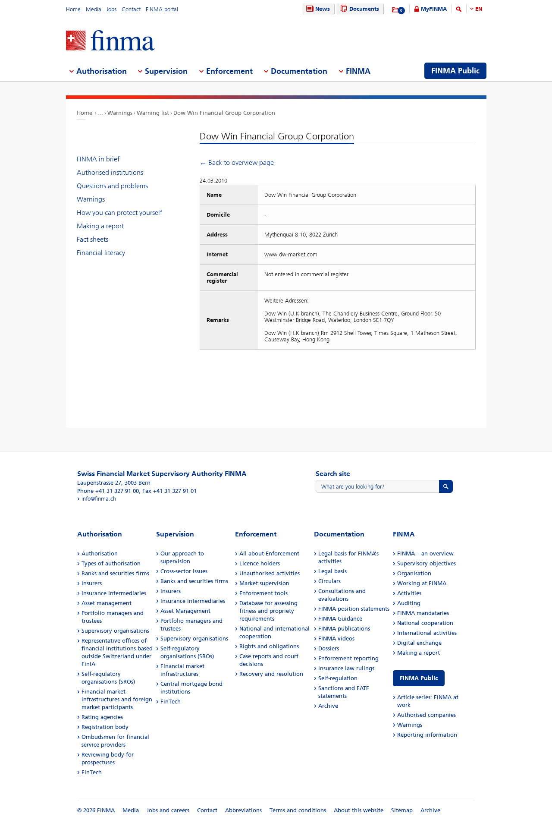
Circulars (329, 581)
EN (478, 9)
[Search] (459, 10)
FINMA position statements (353, 609)
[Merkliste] (396, 9)
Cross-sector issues (183, 571)
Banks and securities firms (115, 573)
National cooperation (425, 623)
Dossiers (328, 648)
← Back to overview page (237, 162)
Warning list (153, 113)
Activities (409, 593)
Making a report (100, 226)
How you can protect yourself (119, 212)
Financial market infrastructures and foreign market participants (117, 699)
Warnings (119, 113)
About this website (358, 810)
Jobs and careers (168, 810)
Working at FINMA (421, 583)
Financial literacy (101, 253)
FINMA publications (344, 628)
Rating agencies (102, 717)
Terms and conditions (298, 810)
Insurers (92, 583)
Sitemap (402, 810)
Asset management (107, 603)
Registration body (105, 727)
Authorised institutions (110, 172)
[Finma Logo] (110, 41)
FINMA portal (162, 9)
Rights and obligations (269, 646)
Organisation (414, 573)
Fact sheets (92, 239)
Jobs (111, 9)
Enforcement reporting (348, 658)
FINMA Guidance (340, 618)
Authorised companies (426, 715)
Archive (328, 706)
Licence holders (259, 563)
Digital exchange (419, 643)
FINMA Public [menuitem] (455, 71)
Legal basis (332, 571)
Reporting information (427, 735)
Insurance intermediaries (114, 593)
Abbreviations (243, 810)
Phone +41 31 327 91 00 (108, 491)
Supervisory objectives (426, 563)
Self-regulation (338, 678)
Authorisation (100, 553)
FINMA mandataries (423, 613)
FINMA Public (419, 678)
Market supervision (264, 583)
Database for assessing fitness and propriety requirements (268, 611)
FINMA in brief (98, 159)
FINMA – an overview (425, 553)
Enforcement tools (263, 593)
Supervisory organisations (115, 631)
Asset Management (185, 611)
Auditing (408, 603)
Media (93, 9)
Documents (364, 9)
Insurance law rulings (346, 668)
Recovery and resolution (271, 674)
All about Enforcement (269, 553)
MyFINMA (434, 9)
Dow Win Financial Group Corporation (224, 113)
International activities (427, 633)
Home (73, 9)
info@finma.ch (99, 498)
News (322, 9)
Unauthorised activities (269, 573)
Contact (131, 9)
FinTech (92, 772)
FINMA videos (336, 638)
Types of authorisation (111, 563)
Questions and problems (112, 186)
